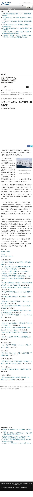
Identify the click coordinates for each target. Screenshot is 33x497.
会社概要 (3, 483)
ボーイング (3, 98)
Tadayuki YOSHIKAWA (9, 108)
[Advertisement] (16, 55)
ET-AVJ (14, 386)
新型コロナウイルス (14, 94)
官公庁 (7, 98)
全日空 (29, 92)
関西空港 (7, 94)
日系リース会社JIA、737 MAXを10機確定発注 (15, 337)
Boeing (3, 254)
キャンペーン (7, 92)
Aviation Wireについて (10, 483)
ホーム (3, 9)
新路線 (26, 92)
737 (6, 386)
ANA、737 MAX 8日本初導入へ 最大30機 (14, 332)
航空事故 (17, 388)
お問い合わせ (18, 484)
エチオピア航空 (27, 386)
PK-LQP (21, 386)
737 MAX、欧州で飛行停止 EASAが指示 (14, 296)
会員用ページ (11, 9)
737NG (2, 92)
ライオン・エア (8, 388)
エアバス (28, 94)
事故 (13, 388)
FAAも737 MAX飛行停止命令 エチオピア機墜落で (17, 292)
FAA (18, 386)
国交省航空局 (21, 92)
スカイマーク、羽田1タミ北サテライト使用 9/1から (16, 443)
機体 (10, 98)
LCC (14, 92)
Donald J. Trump (5, 251)
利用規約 (17, 483)
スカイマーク (22, 94)
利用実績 (3, 94)
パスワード (21, 5)
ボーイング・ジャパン (7, 256)
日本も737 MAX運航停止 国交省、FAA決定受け (16, 287)
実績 (12, 92)
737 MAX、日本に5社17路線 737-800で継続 (15, 369)
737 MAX (10, 386)
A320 (17, 92)
